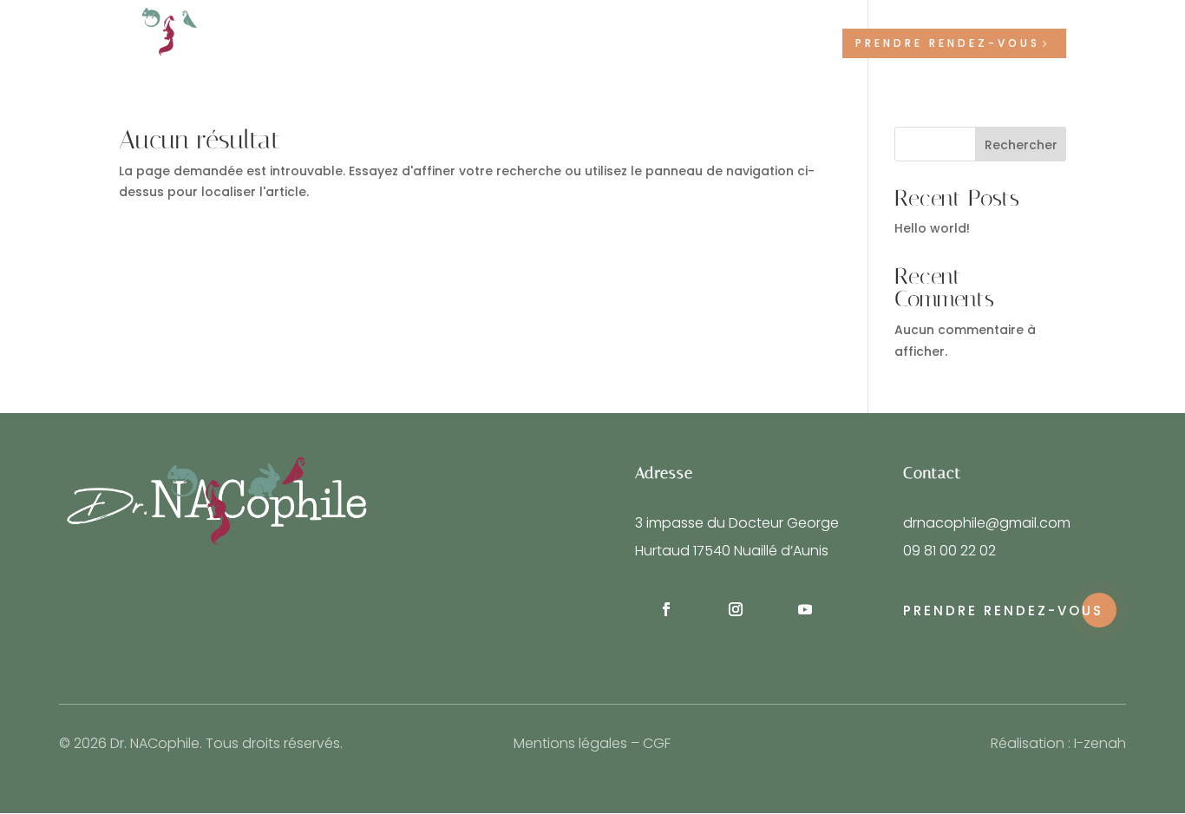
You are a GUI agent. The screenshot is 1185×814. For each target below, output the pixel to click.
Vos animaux (688, 43)
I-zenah (1100, 743)
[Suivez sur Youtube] (805, 609)
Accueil (380, 43)
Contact (794, 43)
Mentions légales (570, 743)
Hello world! (932, 228)
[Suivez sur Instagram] (736, 609)
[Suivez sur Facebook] (666, 609)
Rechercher (1021, 145)
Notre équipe (465, 43)
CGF (657, 743)
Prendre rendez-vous (947, 43)
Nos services (568, 43)
